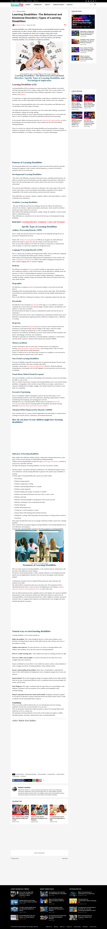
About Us (17, 1)
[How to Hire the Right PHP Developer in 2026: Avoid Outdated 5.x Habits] (14, 894)
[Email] (40, 780)
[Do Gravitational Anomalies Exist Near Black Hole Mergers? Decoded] (44, 917)
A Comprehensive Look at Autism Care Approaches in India (57, 818)
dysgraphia (30, 287)
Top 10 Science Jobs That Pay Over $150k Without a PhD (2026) (57, 893)
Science (27, 4)
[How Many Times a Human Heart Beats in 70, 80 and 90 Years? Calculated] (75, 41)
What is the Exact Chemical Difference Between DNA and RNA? (86, 57)
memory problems (60, 774)
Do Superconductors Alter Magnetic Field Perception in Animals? (56, 909)
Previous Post (15, 858)
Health (47, 4)
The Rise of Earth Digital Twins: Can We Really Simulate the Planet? (27, 909)
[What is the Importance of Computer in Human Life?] (73, 917)
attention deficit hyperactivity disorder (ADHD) (33, 406)
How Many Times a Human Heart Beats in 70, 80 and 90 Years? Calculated (87, 41)
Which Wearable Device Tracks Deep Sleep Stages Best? (89, 104)
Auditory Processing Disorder (27, 240)
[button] (91, 5)
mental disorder (16, 776)
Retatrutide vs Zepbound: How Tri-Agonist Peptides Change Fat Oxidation (87, 33)
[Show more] (43, 780)
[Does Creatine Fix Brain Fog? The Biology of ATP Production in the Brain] (75, 49)
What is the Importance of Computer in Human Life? (85, 916)
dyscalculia (34, 305)
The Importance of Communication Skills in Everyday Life (87, 901)
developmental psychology (30, 774)
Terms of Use (93, 926)
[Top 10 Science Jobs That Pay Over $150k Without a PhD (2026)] (44, 894)
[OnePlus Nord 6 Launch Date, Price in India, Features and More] (14, 902)
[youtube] (88, 1)
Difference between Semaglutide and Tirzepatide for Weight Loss (77, 122)
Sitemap (56, 926)
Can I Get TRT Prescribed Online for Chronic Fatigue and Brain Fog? (89, 122)
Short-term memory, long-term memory (29, 348)
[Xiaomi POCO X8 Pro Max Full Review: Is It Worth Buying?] (14, 917)
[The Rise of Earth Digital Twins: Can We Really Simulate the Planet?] (14, 909)
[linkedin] (93, 1)
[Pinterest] (37, 780)
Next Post (64, 858)
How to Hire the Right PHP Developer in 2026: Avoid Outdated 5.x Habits (26, 894)
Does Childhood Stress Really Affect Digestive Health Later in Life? (20, 818)
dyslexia (29, 269)
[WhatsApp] (34, 780)
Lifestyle (69, 4)
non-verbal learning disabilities (36, 366)
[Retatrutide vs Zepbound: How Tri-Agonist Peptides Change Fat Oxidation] (75, 33)
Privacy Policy (29, 1)
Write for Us (35, 1)
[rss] (95, 1)
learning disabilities (42, 774)
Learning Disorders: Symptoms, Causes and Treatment (43, 222)
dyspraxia (31, 326)
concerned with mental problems (51, 120)
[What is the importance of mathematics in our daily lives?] (73, 894)
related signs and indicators (51, 461)
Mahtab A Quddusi (24, 787)
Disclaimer (85, 926)
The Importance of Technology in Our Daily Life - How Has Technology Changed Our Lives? (87, 909)
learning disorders (51, 774)
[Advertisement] (39, 148)
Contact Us (22, 1)
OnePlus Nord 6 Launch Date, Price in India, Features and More (28, 901)
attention (22, 94)
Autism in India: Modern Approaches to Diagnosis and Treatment (39, 818)
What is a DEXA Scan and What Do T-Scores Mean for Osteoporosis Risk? (77, 105)
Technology (38, 4)
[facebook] (86, 1)
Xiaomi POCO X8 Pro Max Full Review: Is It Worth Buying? (27, 916)
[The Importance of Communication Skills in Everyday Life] (73, 901)
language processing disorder (25, 259)
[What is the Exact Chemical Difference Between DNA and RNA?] (75, 57)
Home (12, 1)
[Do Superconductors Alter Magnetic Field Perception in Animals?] (44, 909)
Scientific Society (58, 4)
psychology (23, 776)
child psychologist (20, 11)
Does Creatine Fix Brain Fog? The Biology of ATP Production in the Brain (87, 49)
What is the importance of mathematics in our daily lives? (86, 893)
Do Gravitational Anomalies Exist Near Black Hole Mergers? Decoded (57, 917)
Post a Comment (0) (39, 853)
